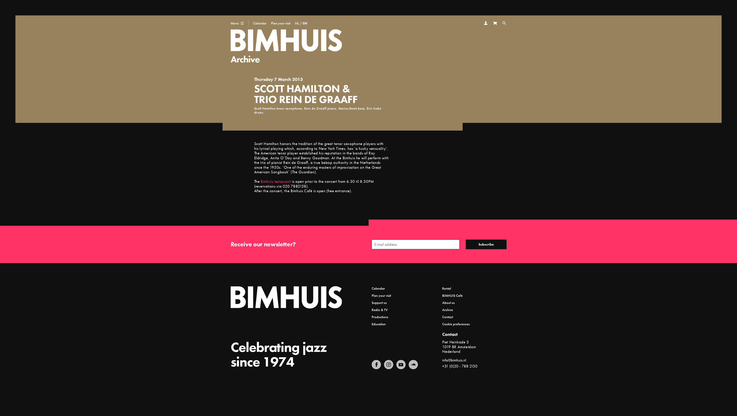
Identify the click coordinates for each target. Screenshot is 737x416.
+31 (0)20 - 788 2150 (459, 366)
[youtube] (401, 364)
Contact (447, 317)
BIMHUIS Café (452, 295)
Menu (235, 23)
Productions (380, 317)
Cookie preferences (456, 324)
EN (305, 23)
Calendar (259, 23)
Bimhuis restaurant (276, 181)
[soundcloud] (413, 364)
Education (379, 324)
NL (297, 23)
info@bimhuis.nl (454, 360)
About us (448, 302)
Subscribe (486, 244)
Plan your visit (280, 23)
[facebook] (376, 364)
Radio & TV (380, 310)
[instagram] (388, 364)
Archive (245, 59)
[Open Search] (504, 23)
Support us (379, 302)
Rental (446, 288)
